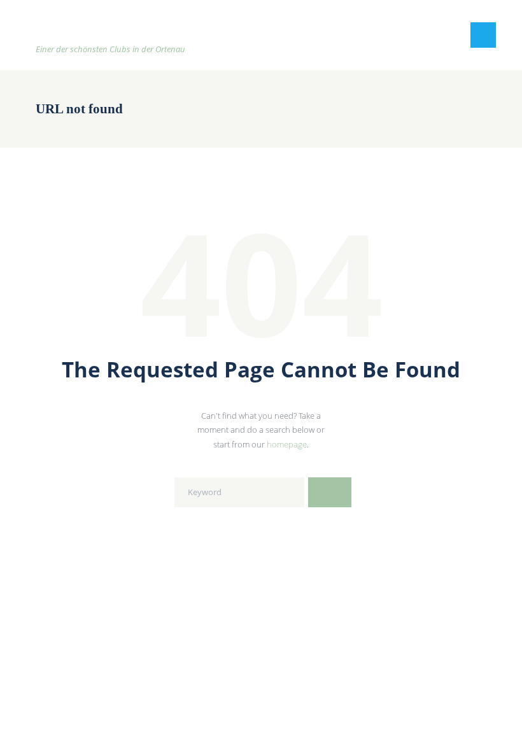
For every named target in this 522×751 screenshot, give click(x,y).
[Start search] (329, 492)
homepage (287, 444)
